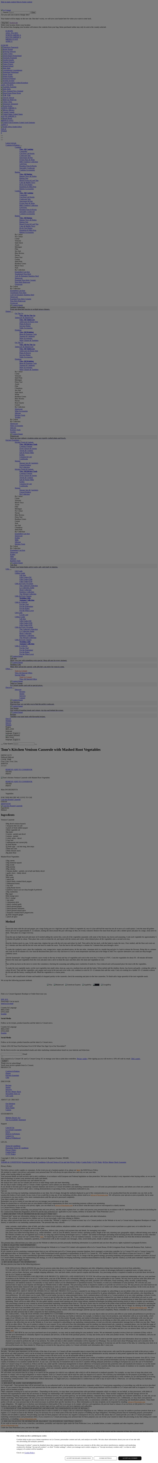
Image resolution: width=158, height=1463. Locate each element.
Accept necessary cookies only (79, 1458)
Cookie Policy (30, 1453)
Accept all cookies (130, 1458)
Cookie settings (105, 1458)
